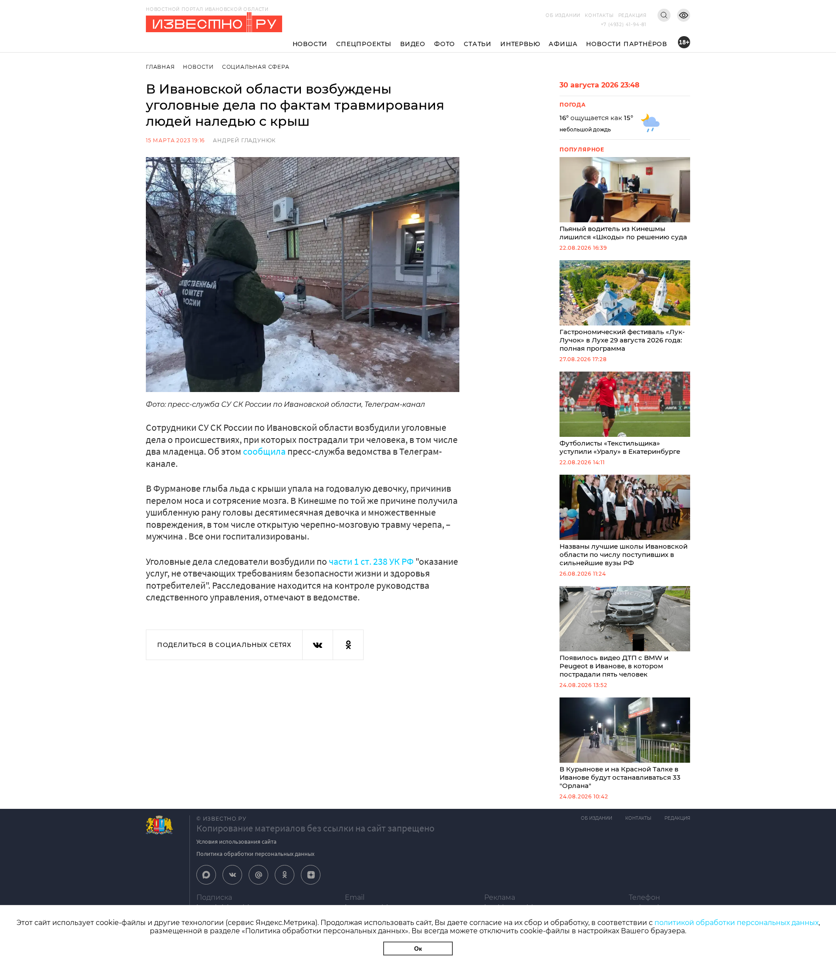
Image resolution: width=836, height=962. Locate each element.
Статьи (478, 44)
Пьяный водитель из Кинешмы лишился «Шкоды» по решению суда (623, 233)
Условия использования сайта (236, 841)
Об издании (563, 15)
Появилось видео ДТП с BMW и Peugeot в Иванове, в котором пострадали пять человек (614, 666)
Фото (444, 44)
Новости (310, 44)
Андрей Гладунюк (244, 140)
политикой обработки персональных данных (736, 922)
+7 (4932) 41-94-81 (624, 24)
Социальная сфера (256, 67)
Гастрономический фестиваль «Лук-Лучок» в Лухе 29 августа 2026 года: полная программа (622, 340)
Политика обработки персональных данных (255, 854)
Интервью (520, 44)
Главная (160, 67)
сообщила (264, 451)
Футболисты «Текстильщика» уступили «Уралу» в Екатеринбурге (620, 447)
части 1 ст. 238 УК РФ (372, 561)
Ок (418, 948)
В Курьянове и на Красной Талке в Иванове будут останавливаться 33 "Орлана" (620, 777)
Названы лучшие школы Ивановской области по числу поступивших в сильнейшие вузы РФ (624, 554)
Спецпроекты (363, 44)
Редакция (632, 15)
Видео (412, 44)
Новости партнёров (626, 44)
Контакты (599, 15)
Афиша (563, 44)
